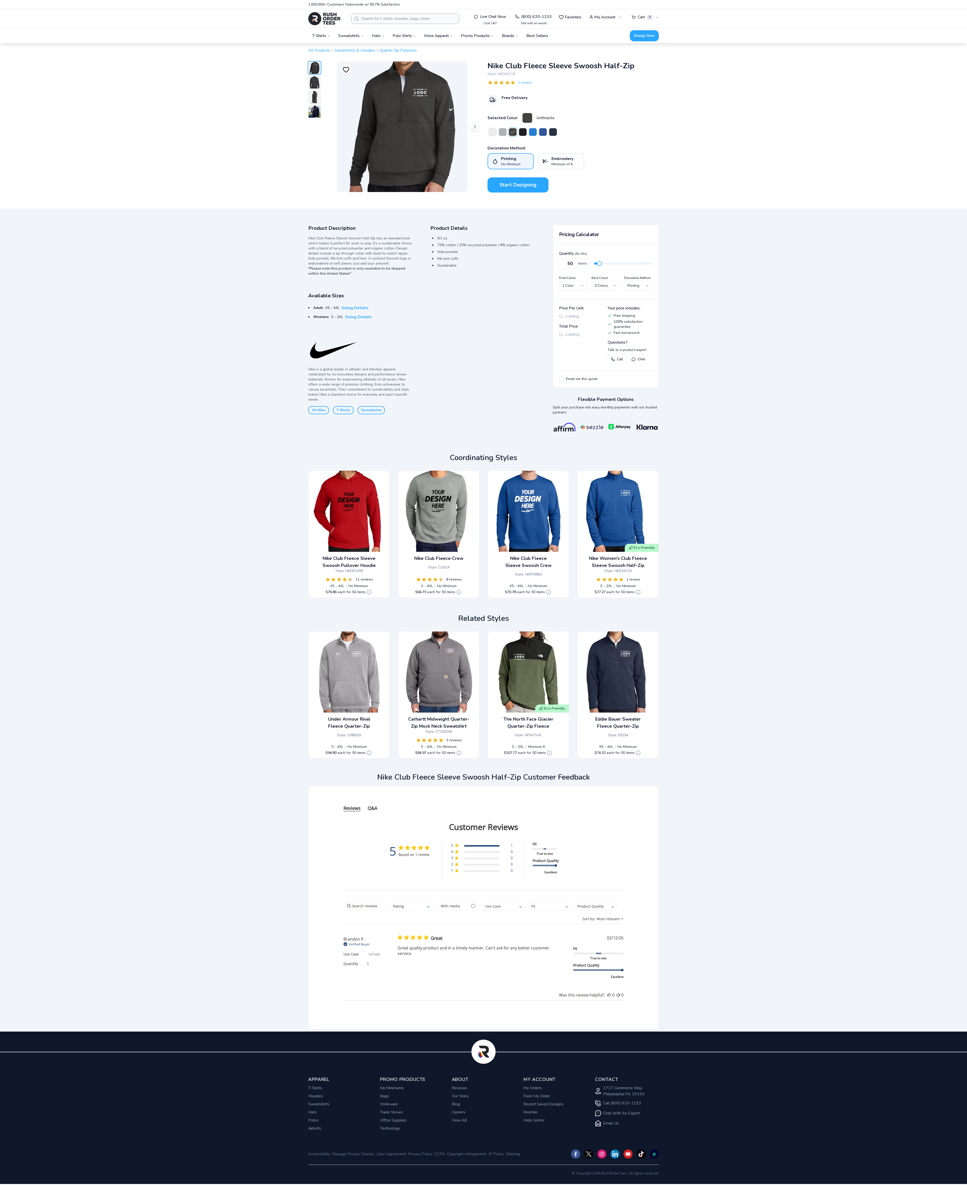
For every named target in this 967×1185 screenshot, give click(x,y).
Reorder (530, 1112)
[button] (482, 846)
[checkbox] (561, 378)
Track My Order (536, 1096)
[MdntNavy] (553, 132)
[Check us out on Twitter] (588, 1154)
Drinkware (389, 1104)
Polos (313, 1120)
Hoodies (315, 1096)
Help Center (533, 1120)
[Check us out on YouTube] (628, 1154)
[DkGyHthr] (503, 132)
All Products (319, 50)
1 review (525, 82)
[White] (493, 132)
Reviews (459, 1088)
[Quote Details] (369, 592)
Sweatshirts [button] (349, 36)
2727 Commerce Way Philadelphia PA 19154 (623, 1091)
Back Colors (600, 278)
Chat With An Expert (621, 1113)
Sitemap (513, 1154)
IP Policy (496, 1154)
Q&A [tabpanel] (372, 808)
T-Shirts (343, 410)
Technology (390, 1128)
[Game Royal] (543, 132)
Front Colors (567, 278)
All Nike (318, 410)
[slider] (599, 263)
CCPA (439, 1154)
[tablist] (483, 803)
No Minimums (392, 1088)
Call (620, 359)
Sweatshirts (371, 410)
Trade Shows (391, 1112)
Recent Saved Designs (543, 1104)
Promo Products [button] (475, 36)
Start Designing (518, 184)
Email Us (611, 1123)
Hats (312, 1112)
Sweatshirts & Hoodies (354, 50)
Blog (456, 1104)
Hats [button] (376, 36)
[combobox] (405, 18)
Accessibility (319, 1154)
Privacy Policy (420, 1154)
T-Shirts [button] (319, 36)
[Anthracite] (527, 118)
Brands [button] (508, 36)
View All (459, 1120)
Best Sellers (537, 36)
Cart (644, 17)
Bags (384, 1096)
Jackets (314, 1128)
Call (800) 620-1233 (622, 1103)
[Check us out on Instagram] (601, 1154)
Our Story (460, 1096)
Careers (458, 1112)
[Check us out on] (614, 1154)
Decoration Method (637, 278)
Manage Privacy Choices (353, 1154)
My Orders (532, 1088)
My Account (604, 17)
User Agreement (391, 1154)
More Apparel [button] (436, 36)
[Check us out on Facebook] (575, 1154)
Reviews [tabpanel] (352, 808)
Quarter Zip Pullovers (398, 50)
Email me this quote (582, 378)
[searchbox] (365, 906)
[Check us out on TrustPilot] (654, 1154)
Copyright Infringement (467, 1154)
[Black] (523, 132)
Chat (641, 359)
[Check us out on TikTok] (641, 1154)
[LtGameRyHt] (533, 132)
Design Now (644, 35)
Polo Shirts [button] (402, 36)
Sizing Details (354, 308)
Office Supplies (393, 1120)
